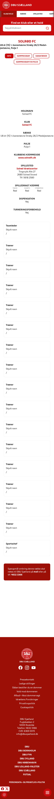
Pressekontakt (27, 680)
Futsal (27, 775)
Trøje (15, 188)
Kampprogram (23, 56)
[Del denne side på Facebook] (2, 789)
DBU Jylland (27, 759)
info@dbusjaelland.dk (27, 734)
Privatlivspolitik (27, 704)
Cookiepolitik (27, 708)
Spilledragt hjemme (27, 186)
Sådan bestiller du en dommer (27, 688)
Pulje (27, 144)
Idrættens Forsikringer (27, 700)
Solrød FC (27, 125)
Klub (27, 122)
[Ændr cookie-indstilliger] (4, 795)
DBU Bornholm (27, 751)
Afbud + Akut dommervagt (27, 696)
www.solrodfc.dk (27, 158)
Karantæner (41, 56)
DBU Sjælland (27, 771)
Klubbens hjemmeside (27, 155)
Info (9, 56)
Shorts (27, 188)
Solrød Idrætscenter (27, 169)
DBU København (27, 763)
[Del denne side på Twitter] (7, 789)
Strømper (39, 188)
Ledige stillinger (27, 684)
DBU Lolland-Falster (27, 767)
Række (27, 133)
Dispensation (27, 199)
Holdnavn (27, 111)
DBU (27, 747)
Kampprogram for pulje (27, 62)
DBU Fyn (27, 755)
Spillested (27, 166)
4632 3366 (16, 575)
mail (36, 572)
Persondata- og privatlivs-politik (27, 782)
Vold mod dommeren (27, 692)
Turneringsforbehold (27, 210)
